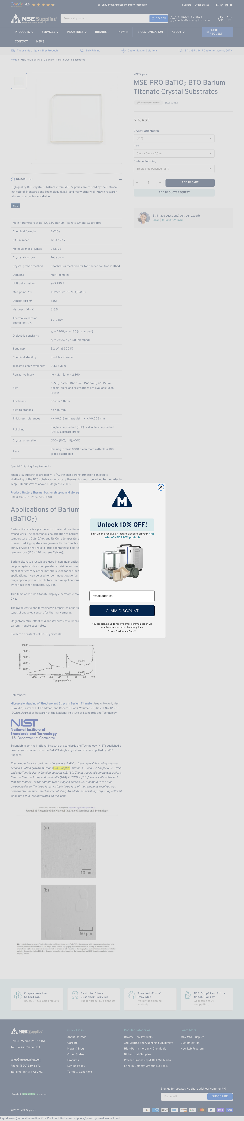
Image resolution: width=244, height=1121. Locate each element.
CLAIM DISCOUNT (122, 611)
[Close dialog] (161, 487)
